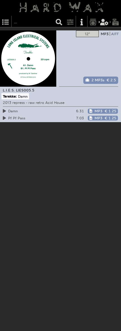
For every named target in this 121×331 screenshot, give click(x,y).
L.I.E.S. (9, 90)
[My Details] (104, 21)
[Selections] (5, 21)
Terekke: (10, 96)
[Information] (81, 21)
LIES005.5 (25, 90)
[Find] (59, 21)
